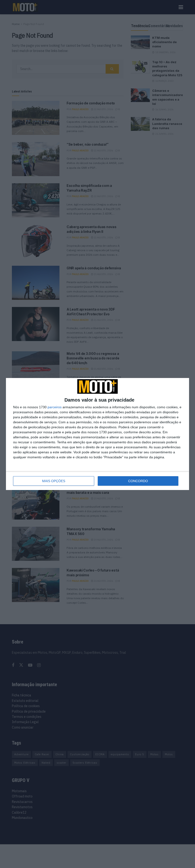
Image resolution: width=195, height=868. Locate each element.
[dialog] (97, 434)
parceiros (55, 407)
